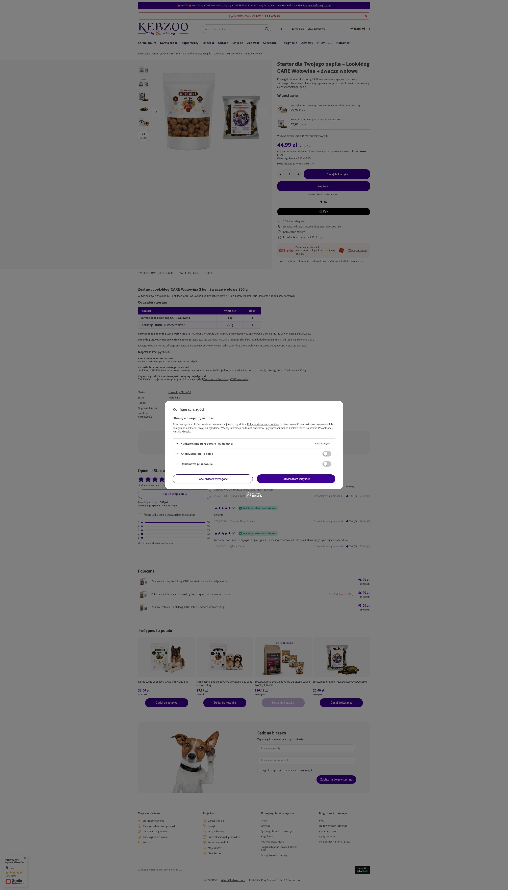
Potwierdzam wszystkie (296, 478)
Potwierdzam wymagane (212, 478)
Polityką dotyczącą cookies (263, 424)
